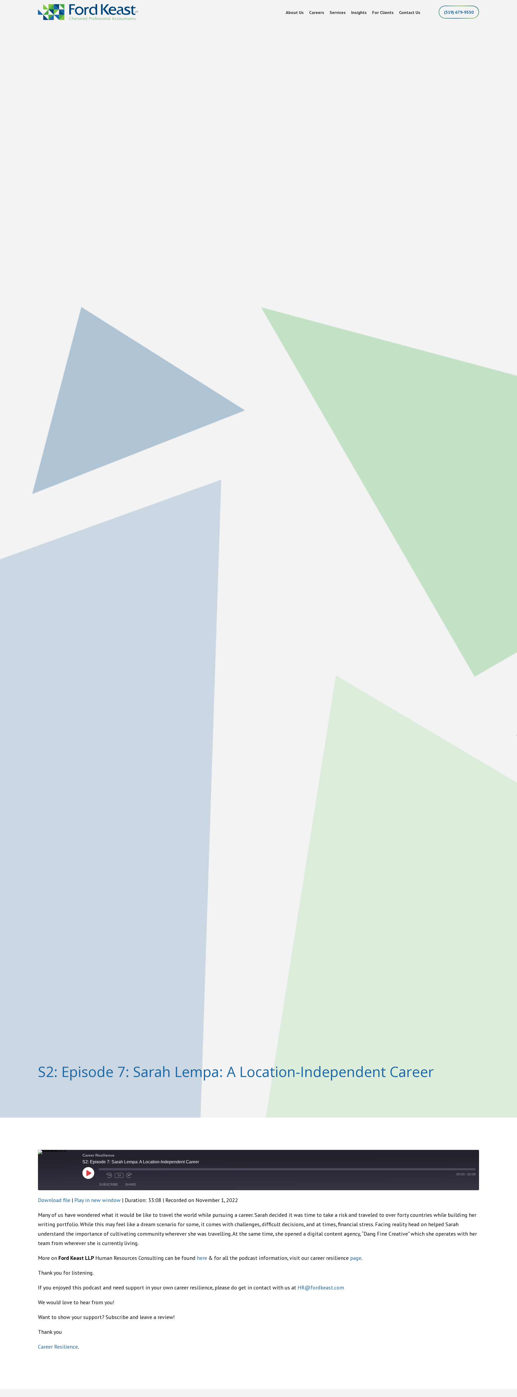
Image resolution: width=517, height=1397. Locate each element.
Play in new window (97, 1200)
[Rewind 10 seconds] (109, 1175)
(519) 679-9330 (459, 12)
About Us (295, 12)
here (202, 1257)
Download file (54, 1200)
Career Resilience (58, 1346)
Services (338, 12)
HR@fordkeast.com (321, 1287)
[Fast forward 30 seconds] (129, 1175)
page (355, 1257)
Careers (316, 12)
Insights (359, 12)
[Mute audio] (101, 1175)
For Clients (383, 12)
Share (130, 1184)
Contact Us (409, 12)
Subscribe (108, 1184)
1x (119, 1175)
